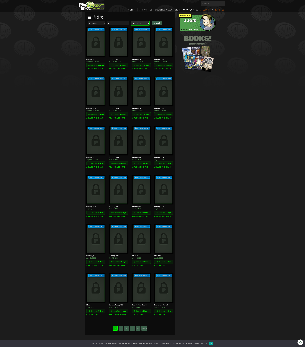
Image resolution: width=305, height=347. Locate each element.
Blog (170, 10)
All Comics (219, 10)
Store (177, 10)
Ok (211, 343)
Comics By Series (157, 10)
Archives (143, 10)
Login (132, 10)
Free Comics (203, 10)
